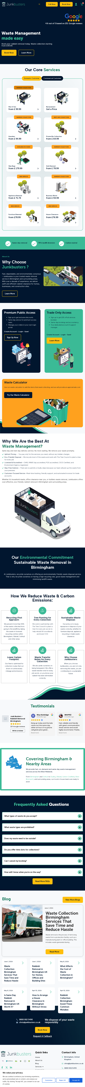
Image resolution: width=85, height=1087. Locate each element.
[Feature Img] (22, 923)
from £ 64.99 (52, 139)
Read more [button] (42, 733)
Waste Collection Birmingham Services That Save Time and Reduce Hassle (62, 921)
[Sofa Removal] (61, 157)
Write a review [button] (17, 731)
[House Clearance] (69, 217)
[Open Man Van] (23, 98)
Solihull (45, 777)
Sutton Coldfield (69, 777)
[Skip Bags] (23, 157)
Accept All (75, 1080)
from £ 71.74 (14, 198)
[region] (42, 1078)
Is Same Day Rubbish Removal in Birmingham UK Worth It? (11, 1001)
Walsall (59, 777)
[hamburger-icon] (39, 4)
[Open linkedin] (11, 1067)
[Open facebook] (2, 1067)
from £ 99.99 (14, 109)
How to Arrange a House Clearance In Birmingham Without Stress (40, 1001)
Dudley (53, 777)
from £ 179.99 (15, 168)
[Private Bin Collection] (61, 128)
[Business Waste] (61, 187)
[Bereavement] (61, 98)
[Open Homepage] (13, 4)
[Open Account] (76, 4)
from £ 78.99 (52, 168)
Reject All (62, 1080)
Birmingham (34, 777)
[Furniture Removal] (32, 217)
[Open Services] (43, 1066)
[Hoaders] (23, 128)
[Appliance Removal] (23, 187)
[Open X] (7, 1067)
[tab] (31, 78)
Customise (48, 1080)
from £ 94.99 (14, 139)
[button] (42, 816)
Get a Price (51, 109)
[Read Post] (22, 963)
